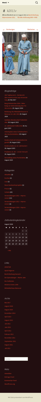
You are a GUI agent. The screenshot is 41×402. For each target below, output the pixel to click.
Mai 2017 (7, 303)
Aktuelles (8, 175)
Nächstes (33, 29)
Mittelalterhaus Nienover (13, 288)
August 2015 (9, 310)
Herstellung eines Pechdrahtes (15, 158)
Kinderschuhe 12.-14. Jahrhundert (16, 146)
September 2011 (10, 341)
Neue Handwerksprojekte (13, 185)
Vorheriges (8, 29)
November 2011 (10, 338)
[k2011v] (20, 56)
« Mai (9, 250)
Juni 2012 (8, 327)
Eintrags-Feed (9, 377)
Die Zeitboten (9, 281)
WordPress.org (10, 384)
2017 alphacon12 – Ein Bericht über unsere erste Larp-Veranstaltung (16, 97)
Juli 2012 (7, 324)
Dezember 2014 (10, 313)
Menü (4, 2)
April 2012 (8, 331)
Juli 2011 (7, 348)
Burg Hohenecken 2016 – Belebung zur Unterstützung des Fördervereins (16, 105)
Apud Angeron (9, 271)
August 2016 (9, 306)
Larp (6, 182)
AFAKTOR (8, 267)
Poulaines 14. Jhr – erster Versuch (16, 152)
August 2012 (9, 320)
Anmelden (8, 373)
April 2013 (8, 317)
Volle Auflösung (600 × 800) (28, 17)
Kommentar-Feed (11, 380)
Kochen (7, 178)
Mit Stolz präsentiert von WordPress (20, 397)
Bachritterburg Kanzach (13, 274)
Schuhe (7, 192)
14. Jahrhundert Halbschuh (13, 126)
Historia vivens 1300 (11, 285)
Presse (7, 189)
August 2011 (9, 345)
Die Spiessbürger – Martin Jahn (15, 278)
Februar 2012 (9, 334)
